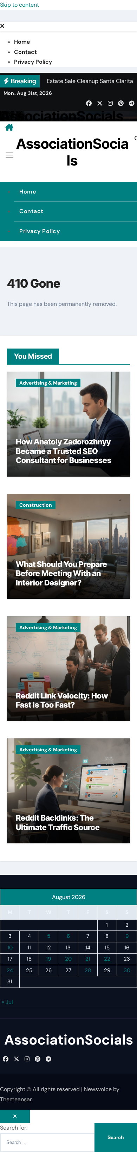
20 (68, 958)
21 (87, 958)
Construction (35, 505)
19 (48, 958)
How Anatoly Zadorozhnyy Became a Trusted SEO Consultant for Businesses (63, 451)
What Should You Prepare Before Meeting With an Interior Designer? (61, 573)
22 (107, 958)
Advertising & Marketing (48, 383)
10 (10, 947)
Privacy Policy (33, 61)
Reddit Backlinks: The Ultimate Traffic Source (58, 822)
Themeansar (16, 1099)
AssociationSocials (61, 116)
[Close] (2, 26)
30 (127, 970)
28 (88, 970)
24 (10, 970)
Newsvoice (98, 1089)
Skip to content (19, 4)
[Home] (9, 127)
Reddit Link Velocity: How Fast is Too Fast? (62, 700)
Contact (25, 52)
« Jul (7, 1002)
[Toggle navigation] (9, 155)
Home (22, 41)
